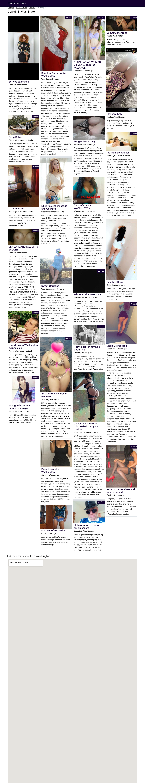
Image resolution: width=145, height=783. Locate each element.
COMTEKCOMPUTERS (17, 3)
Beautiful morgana (117, 32)
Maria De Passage (117, 345)
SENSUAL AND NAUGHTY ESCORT (23, 248)
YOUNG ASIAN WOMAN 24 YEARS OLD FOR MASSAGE (87, 65)
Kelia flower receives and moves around (121, 491)
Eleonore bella (115, 114)
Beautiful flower (115, 282)
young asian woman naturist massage (20, 407)
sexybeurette (16, 208)
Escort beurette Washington (50, 470)
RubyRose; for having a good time (87, 348)
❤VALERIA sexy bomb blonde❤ (54, 395)
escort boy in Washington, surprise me (23, 346)
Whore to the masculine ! (88, 294)
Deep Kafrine (16, 137)
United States (21, 8)
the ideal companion (118, 152)
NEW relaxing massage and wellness (54, 207)
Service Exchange (19, 81)
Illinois (32, 8)
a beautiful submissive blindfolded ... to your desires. (86, 426)
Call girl (11, 8)
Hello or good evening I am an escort (87, 526)
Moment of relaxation (53, 530)
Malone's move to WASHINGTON (84, 207)
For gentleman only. (85, 141)
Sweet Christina (50, 286)
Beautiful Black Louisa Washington (53, 74)
